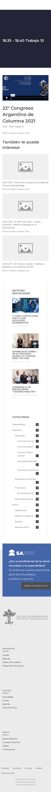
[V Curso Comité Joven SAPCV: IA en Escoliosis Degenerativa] (25, 305)
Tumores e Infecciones (28, 470)
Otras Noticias (31, 395)
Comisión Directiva (11, 742)
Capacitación (17, 326)
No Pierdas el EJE (25, 493)
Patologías (20, 435)
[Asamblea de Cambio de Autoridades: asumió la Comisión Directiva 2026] (25, 340)
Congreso (20, 133)
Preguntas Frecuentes (25, 479)
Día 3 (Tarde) (10, 189)
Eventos (18, 521)
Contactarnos (8, 749)
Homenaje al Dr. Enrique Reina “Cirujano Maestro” (24, 389)
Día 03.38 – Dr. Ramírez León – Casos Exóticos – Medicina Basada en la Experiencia (21, 224)
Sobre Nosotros (9, 739)
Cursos (5, 700)
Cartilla (5, 655)
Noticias (6, 658)
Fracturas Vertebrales (27, 461)
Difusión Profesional (24, 516)
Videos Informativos (24, 499)
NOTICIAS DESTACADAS (21, 292)
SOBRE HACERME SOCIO (36, 586)
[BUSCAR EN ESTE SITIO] (8, 773)
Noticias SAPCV (18, 362)
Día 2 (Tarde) (10, 133)
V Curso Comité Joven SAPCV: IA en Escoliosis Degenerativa (25, 319)
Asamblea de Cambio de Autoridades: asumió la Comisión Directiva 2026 (24, 354)
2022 (27, 189)
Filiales (5, 746)
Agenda (6, 704)
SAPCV (26, 326)
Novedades (7, 697)
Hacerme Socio (9, 707)
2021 (27, 133)
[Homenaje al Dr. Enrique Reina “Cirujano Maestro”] (25, 376)
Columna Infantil (25, 447)
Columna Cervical (25, 441)
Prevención (20, 488)
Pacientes (17, 430)
